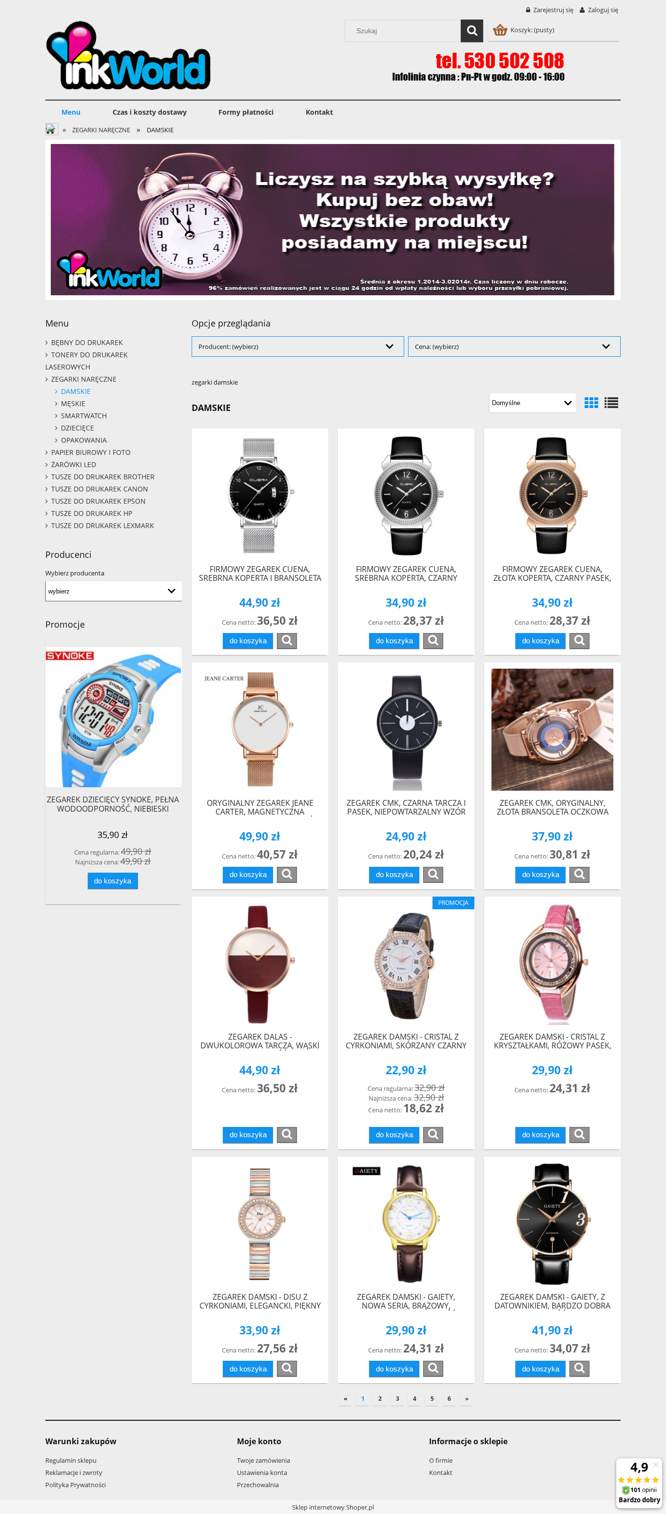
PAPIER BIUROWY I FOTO (91, 452)
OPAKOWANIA (84, 440)
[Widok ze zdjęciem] (591, 402)
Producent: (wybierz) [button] (228, 346)
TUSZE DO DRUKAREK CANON (99, 488)
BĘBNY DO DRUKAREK (87, 342)
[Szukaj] (472, 31)
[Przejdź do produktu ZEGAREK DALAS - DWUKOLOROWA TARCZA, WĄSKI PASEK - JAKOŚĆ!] (260, 964)
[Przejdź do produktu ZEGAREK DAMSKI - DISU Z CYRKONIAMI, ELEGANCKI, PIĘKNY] (260, 1224)
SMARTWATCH (84, 415)
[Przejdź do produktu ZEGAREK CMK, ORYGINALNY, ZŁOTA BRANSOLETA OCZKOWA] (552, 730)
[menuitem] (71, 112)
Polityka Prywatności (75, 1484)
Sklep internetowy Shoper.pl (333, 1507)
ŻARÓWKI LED (73, 464)
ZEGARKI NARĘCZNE (84, 379)
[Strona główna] (128, 54)
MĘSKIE (73, 403)
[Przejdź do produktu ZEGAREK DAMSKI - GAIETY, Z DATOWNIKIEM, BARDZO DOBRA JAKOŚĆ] (552, 1224)
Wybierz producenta (74, 573)
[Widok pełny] (611, 402)
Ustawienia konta (262, 1472)
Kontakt (440, 1472)
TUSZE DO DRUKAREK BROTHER (103, 476)
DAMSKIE (76, 391)
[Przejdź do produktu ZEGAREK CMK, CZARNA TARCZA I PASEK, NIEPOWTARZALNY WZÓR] (406, 730)
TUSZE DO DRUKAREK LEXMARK (102, 525)
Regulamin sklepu (71, 1460)
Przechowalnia (258, 1484)
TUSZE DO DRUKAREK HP (91, 513)
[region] (333, 220)
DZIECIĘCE (77, 427)
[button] (287, 641)
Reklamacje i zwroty (73, 1472)
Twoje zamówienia (263, 1460)
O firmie (440, 1460)
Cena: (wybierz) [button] (437, 346)
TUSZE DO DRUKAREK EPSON (98, 501)
